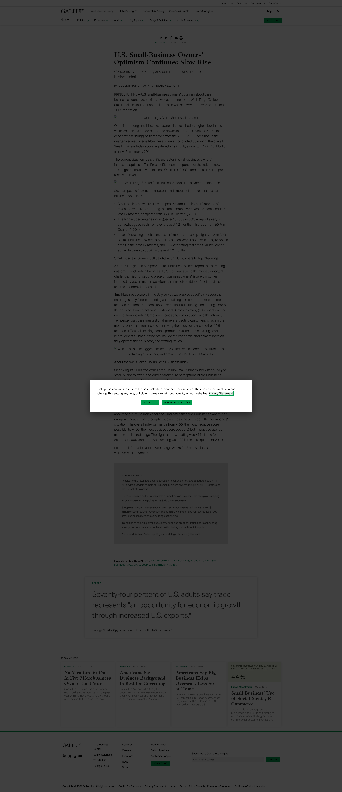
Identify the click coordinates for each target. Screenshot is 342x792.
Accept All (150, 402)
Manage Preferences (177, 402)
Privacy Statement (221, 393)
